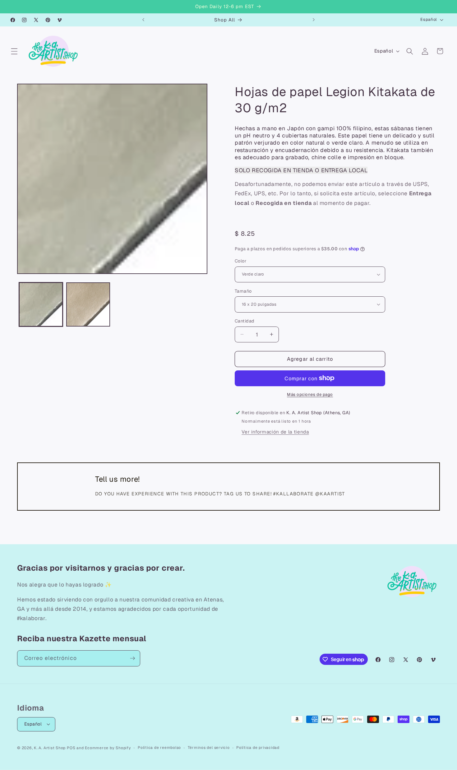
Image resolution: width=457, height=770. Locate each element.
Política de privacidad (257, 747)
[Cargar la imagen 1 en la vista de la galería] (41, 304)
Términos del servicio (209, 747)
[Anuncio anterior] (143, 19)
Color (240, 261)
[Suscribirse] (132, 658)
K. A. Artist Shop (50, 747)
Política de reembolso (159, 747)
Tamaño (243, 291)
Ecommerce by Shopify (108, 747)
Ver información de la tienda (275, 432)
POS (71, 747)
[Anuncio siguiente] (314, 19)
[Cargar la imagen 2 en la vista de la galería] (88, 304)
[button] (14, 51)
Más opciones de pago (310, 394)
